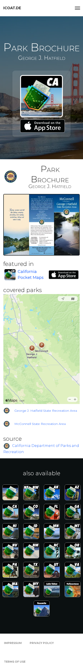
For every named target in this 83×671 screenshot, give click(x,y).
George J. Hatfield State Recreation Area (45, 411)
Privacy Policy (42, 643)
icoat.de (12, 8)
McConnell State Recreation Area (40, 424)
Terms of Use (14, 661)
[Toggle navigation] (77, 8)
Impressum (13, 643)
